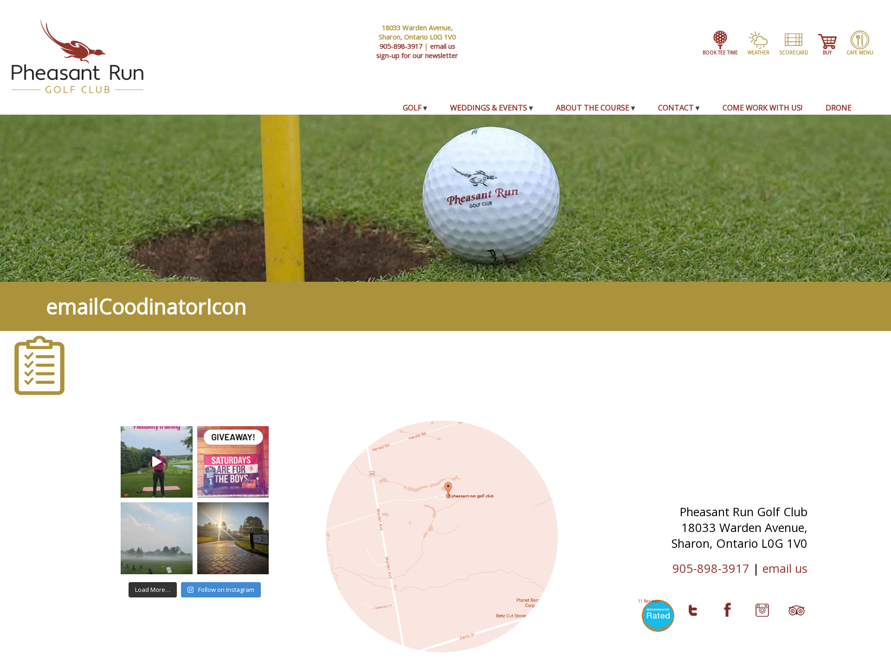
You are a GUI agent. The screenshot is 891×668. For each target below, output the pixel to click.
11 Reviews (649, 601)
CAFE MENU (859, 52)
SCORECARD (793, 52)
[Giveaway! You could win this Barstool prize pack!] (233, 462)
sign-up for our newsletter (417, 55)
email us (442, 46)
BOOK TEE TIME (720, 52)
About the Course (592, 108)
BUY (827, 52)
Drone (839, 108)
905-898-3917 (401, 46)
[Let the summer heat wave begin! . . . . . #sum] (233, 538)
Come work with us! (762, 108)
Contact (676, 108)
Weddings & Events (488, 108)
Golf (412, 108)
